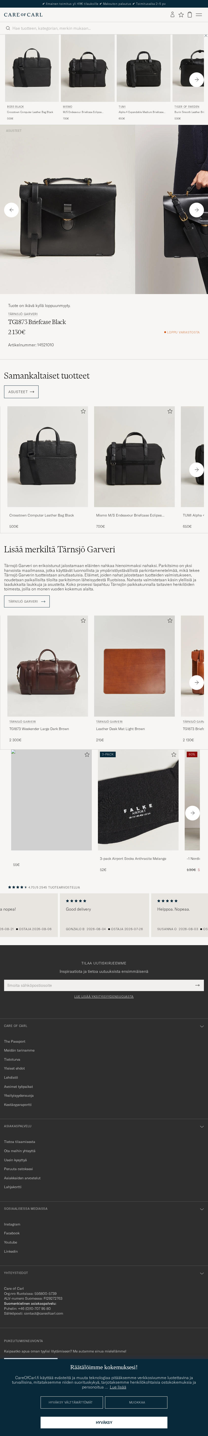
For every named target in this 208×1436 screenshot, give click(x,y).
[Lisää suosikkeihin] (82, 412)
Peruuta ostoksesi (18, 1169)
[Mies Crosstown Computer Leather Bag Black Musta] (47, 456)
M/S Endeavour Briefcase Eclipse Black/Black (82, 112)
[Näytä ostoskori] (190, 15)
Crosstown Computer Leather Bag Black (30, 112)
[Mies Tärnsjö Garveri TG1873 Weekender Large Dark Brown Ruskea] (47, 666)
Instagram (12, 1224)
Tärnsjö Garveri (23, 314)
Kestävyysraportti (18, 1104)
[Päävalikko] (199, 15)
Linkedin (11, 1251)
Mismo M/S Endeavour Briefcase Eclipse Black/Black (129, 515)
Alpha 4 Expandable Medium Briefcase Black (141, 112)
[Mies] (51, 800)
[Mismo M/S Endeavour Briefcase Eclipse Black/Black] (134, 510)
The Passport (14, 1041)
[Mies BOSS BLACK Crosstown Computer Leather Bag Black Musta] (32, 68)
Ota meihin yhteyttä (20, 1151)
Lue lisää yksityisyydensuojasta (104, 996)
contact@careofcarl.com (43, 1313)
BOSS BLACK (15, 106)
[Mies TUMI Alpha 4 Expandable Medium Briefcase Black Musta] (143, 68)
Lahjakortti (13, 1187)
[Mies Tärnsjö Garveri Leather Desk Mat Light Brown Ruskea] (134, 666)
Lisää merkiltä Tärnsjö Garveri (59, 549)
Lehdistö (11, 1077)
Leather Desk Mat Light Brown (120, 729)
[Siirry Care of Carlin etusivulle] (23, 15)
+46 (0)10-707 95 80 (34, 1308)
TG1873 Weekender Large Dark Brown (39, 729)
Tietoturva (12, 1059)
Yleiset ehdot (14, 1068)
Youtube (10, 1242)
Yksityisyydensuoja (19, 1095)
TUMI (122, 106)
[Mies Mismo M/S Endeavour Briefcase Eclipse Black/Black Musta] (88, 68)
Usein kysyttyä (15, 1160)
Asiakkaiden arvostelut (22, 1178)
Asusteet (14, 131)
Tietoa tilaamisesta (19, 1141)
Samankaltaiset (47, 375)
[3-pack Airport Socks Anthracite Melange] (138, 853)
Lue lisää (118, 1387)
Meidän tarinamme (19, 1050)
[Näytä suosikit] (181, 14)
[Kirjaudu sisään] (172, 15)
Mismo (67, 106)
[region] (104, 915)
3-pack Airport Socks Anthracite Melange (133, 858)
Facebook (12, 1233)
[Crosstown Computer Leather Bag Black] (47, 510)
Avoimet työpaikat (18, 1086)
